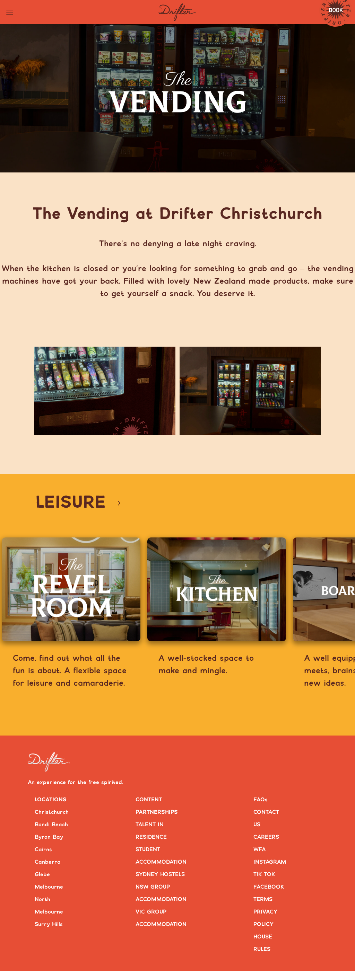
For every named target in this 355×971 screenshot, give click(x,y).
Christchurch (52, 812)
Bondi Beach (51, 824)
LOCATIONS (51, 799)
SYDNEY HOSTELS (160, 874)
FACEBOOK (268, 887)
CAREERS (266, 837)
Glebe (42, 874)
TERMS (262, 899)
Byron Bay (49, 837)
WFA (259, 849)
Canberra (48, 862)
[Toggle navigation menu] (10, 12)
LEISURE (70, 503)
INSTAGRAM (269, 862)
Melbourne (49, 887)
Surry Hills (49, 924)
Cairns (43, 849)
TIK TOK (264, 874)
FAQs (260, 799)
